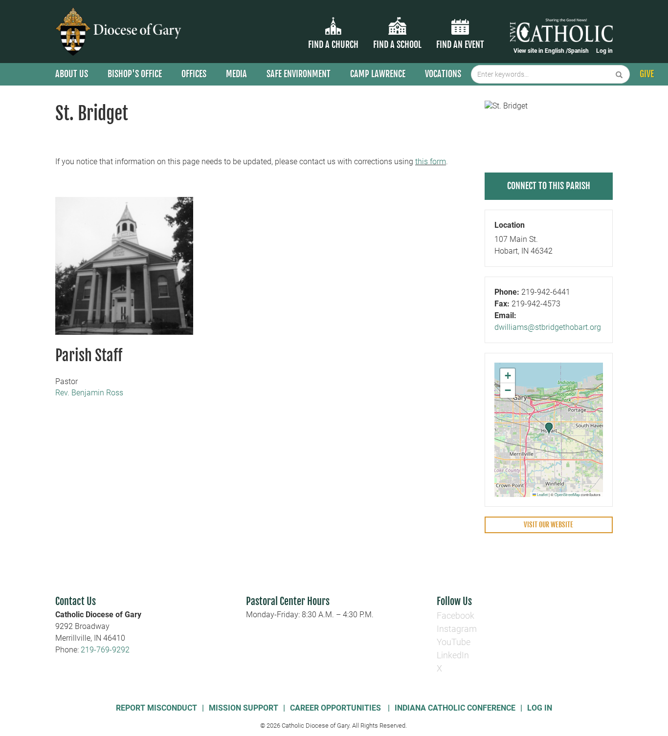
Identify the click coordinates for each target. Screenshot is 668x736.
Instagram (457, 629)
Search (619, 74)
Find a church (333, 44)
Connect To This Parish (548, 185)
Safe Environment (299, 73)
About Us (71, 73)
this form (430, 161)
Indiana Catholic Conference (455, 708)
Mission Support (243, 708)
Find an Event (460, 44)
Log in (604, 50)
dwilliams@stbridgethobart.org (547, 327)
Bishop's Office (135, 73)
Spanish (578, 50)
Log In (539, 708)
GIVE (647, 73)
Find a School (397, 44)
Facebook (455, 615)
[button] (549, 429)
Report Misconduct (156, 708)
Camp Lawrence (377, 73)
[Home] (120, 31)
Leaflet (542, 494)
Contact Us (75, 601)
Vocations (443, 73)
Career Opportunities (336, 708)
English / (556, 50)
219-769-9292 (105, 649)
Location (509, 225)
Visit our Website (548, 524)
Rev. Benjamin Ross (89, 392)
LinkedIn (453, 655)
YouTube (453, 642)
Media (236, 73)
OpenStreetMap (567, 494)
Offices (193, 73)
